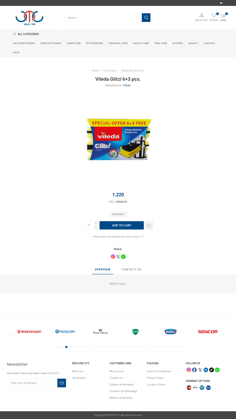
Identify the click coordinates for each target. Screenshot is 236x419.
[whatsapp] (217, 370)
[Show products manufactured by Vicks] (136, 331)
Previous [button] (12, 334)
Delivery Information (122, 384)
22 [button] (117, 346)
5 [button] (66, 347)
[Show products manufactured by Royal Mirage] (101, 331)
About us (77, 371)
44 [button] (182, 346)
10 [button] (81, 346)
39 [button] (167, 346)
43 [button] (179, 346)
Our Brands (79, 378)
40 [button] (170, 346)
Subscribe (61, 383)
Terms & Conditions (159, 371)
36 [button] (158, 346)
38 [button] (164, 346)
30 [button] (140, 346)
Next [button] (223, 334)
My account (201, 20)
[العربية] (221, 3)
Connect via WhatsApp (123, 391)
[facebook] (194, 370)
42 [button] (176, 346)
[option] (29, 331)
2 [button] (57, 346)
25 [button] (125, 346)
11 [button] (84, 346)
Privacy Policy (155, 378)
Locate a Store (156, 384)
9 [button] (78, 346)
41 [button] (173, 346)
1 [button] (54, 346)
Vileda (127, 85)
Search (146, 17)
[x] (200, 370)
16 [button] (99, 346)
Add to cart (121, 225)
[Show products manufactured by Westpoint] (29, 331)
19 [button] (108, 346)
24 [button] (123, 346)
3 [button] (59, 346)
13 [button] (90, 346)
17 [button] (102, 346)
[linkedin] (206, 370)
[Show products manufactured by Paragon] (65, 331)
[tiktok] (211, 370)
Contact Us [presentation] (131, 269)
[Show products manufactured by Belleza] (172, 331)
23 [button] (120, 346)
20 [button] (111, 346)
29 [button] (137, 346)
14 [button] (93, 346)
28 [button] (134, 346)
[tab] (102, 269)
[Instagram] (188, 370)
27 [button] (131, 346)
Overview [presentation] (102, 269)
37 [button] (161, 346)
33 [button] (149, 346)
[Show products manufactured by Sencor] (207, 331)
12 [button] (87, 346)
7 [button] (72, 346)
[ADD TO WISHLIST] (149, 225)
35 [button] (155, 346)
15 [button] (96, 346)
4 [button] (62, 346)
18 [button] (105, 346)
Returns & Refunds (121, 397)
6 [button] (69, 346)
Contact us (116, 378)
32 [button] (146, 346)
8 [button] (75, 346)
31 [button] (143, 346)
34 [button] (152, 346)
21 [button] (114, 346)
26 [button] (128, 346)
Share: (118, 249)
